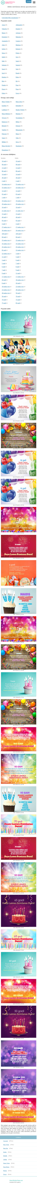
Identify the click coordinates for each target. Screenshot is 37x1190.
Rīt (16, 81)
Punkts (4, 85)
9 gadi (3, 273)
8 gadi (3, 283)
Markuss (18, 45)
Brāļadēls (18, 105)
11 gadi (4, 257)
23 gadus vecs (6, 290)
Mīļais (17, 122)
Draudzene (5, 150)
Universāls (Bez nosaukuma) (10, 17)
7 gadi (3, 270)
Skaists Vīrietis (20, 110)
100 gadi (4, 234)
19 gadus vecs (6, 201)
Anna (3, 25)
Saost (3, 69)
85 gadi (4, 250)
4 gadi (3, 224)
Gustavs (18, 41)
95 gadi (4, 220)
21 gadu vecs (5, 210)
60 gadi (4, 237)
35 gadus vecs (6, 243)
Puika (3, 93)
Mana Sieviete (6, 146)
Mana (17, 134)
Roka (17, 77)
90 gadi (4, 164)
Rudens (4, 77)
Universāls (5, 1141)
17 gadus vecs (6, 276)
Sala (17, 69)
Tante (3, 138)
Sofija (3, 49)
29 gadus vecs (6, 204)
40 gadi (4, 217)
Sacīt (3, 73)
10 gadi (4, 161)
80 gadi (4, 171)
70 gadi (4, 299)
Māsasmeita (19, 130)
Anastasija (5, 41)
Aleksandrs (19, 25)
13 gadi (4, 168)
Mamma (18, 114)
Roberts (18, 49)
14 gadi (4, 174)
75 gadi (4, 303)
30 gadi (4, 178)
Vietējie (4, 130)
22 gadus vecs (6, 253)
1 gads (3, 197)
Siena (3, 53)
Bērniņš (4, 126)
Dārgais (18, 126)
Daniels (18, 29)
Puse (17, 85)
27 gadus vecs (6, 227)
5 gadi (3, 263)
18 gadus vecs (6, 286)
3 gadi (3, 260)
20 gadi (4, 280)
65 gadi (4, 194)
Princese (4, 134)
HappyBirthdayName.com (16, 1180)
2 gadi (3, 181)
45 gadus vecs (6, 247)
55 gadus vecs (6, 187)
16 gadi (4, 207)
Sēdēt (3, 57)
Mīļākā (4, 142)
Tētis (17, 138)
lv (20, 1182)
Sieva (17, 142)
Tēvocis (4, 118)
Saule (17, 61)
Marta (3, 33)
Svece (17, 93)
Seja (17, 57)
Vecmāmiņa (19, 118)
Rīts (3, 81)
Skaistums (18, 146)
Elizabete (4, 37)
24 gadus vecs (6, 184)
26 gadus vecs (6, 230)
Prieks (17, 53)
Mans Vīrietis (5, 101)
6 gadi (3, 266)
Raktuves (4, 122)
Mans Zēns (19, 101)
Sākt (3, 61)
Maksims (18, 37)
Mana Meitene (6, 114)
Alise (3, 45)
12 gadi (4, 191)
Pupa (17, 89)
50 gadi (4, 296)
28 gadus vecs (6, 293)
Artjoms (18, 33)
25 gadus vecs (6, 240)
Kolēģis (4, 105)
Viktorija (4, 29)
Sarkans (4, 65)
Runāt (17, 73)
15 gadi (4, 214)
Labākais (4, 110)
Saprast (18, 65)
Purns (3, 89)
